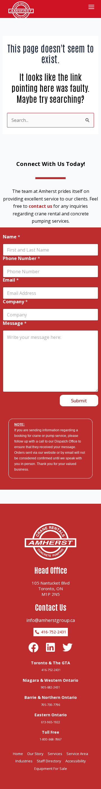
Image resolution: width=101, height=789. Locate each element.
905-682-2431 (50, 687)
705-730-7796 (50, 705)
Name (11, 237)
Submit (79, 400)
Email (11, 280)
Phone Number (21, 258)
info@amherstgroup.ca (50, 620)
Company (15, 301)
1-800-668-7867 (50, 739)
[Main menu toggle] (91, 7)
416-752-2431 (51, 670)
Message (15, 323)
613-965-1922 (50, 722)
